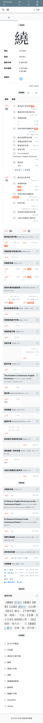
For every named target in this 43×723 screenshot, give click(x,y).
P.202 (36, 531)
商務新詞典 (22, 118)
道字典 (20, 162)
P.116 (36, 546)
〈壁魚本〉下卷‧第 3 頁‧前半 (28, 570)
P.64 (36, 145)
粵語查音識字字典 (25, 142)
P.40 (36, 221)
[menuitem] (21, 643)
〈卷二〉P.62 (15, 430)
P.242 (34, 131)
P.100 (36, 215)
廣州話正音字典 (24, 106)
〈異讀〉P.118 (33, 134)
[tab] (9, 17)
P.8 (37, 558)
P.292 (36, 513)
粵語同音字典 (23, 145)
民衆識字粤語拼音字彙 (26, 212)
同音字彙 (21, 203)
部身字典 (21, 149)
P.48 (18, 459)
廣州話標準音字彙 (25, 138)
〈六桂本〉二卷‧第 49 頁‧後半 (27, 573)
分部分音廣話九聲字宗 (26, 218)
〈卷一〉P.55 (15, 427)
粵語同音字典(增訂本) (26, 112)
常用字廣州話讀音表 (26, 129)
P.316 (36, 495)
